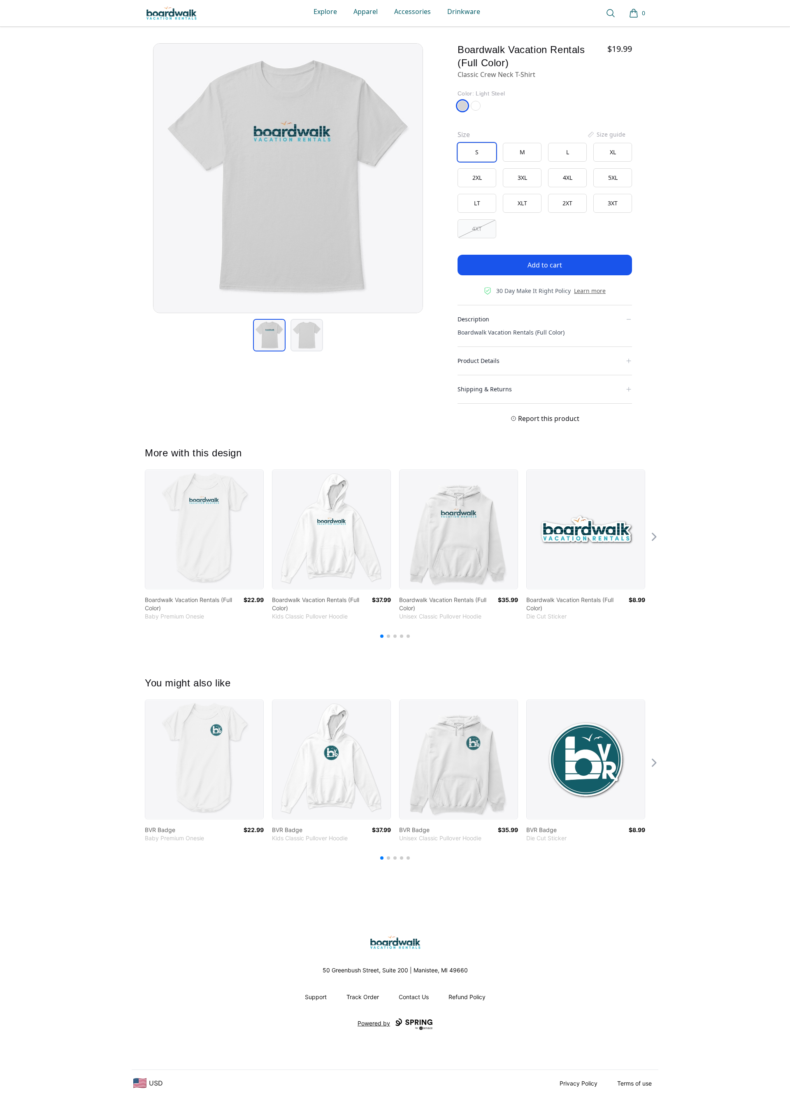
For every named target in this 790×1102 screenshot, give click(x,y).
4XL (567, 177)
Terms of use (634, 1083)
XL (613, 152)
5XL (613, 177)
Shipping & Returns (485, 389)
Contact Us (414, 996)
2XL (477, 177)
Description (473, 319)
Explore (325, 11)
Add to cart (544, 265)
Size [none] (464, 134)
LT (477, 203)
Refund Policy (467, 996)
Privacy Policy (578, 1083)
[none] (606, 134)
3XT (613, 203)
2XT (567, 203)
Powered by (374, 1023)
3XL (522, 177)
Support (316, 996)
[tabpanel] (288, 178)
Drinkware (463, 11)
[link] (204, 529)
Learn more (590, 291)
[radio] (477, 152)
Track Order (362, 996)
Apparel (365, 11)
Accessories (412, 11)
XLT (522, 203)
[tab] (269, 335)
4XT (477, 228)
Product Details (479, 361)
